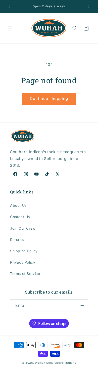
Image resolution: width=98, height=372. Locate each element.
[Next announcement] (88, 6)
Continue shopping (49, 98)
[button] (10, 28)
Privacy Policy (22, 262)
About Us (18, 205)
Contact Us (20, 217)
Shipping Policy (24, 251)
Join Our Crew (22, 228)
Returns (17, 239)
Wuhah (40, 362)
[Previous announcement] (9, 6)
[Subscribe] (82, 305)
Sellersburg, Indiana (61, 362)
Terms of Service (25, 273)
